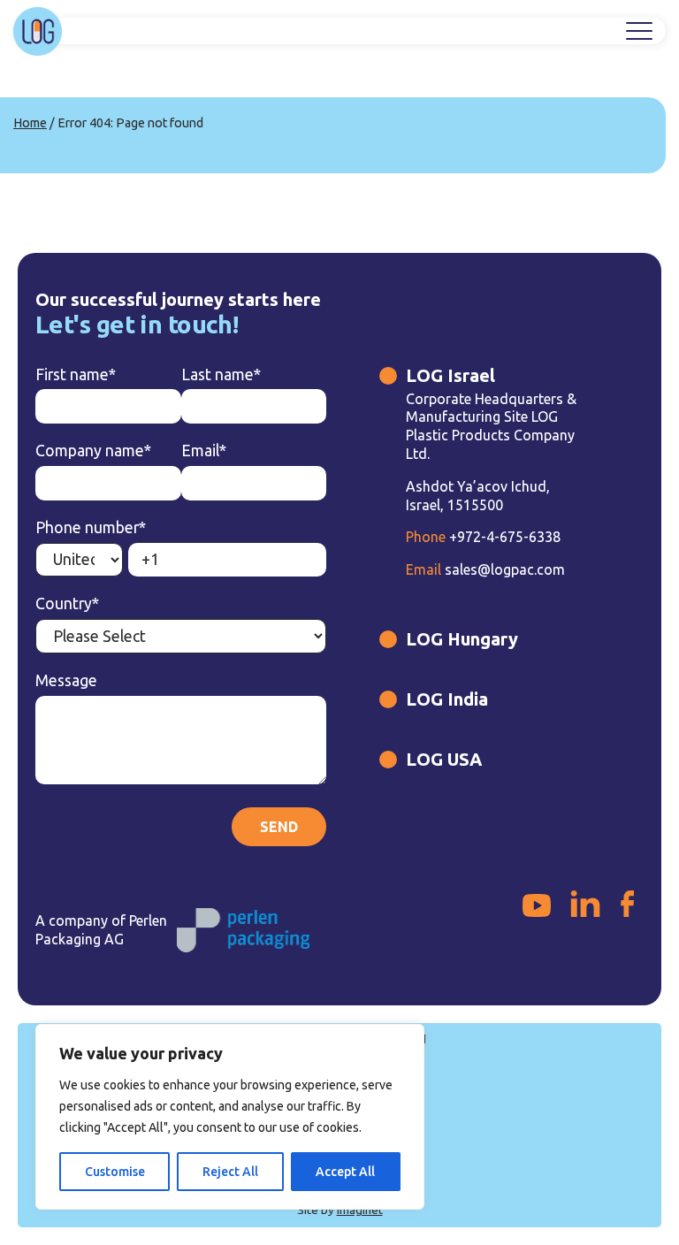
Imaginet (360, 1210)
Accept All (345, 1172)
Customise (115, 1172)
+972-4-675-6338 (483, 537)
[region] (229, 1117)
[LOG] (37, 31)
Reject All (230, 1172)
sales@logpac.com (485, 569)
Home (30, 123)
